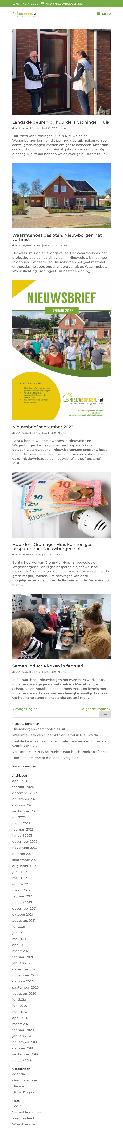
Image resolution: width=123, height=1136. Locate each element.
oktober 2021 (22, 914)
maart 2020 (21, 1024)
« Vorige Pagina (25, 709)
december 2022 (24, 842)
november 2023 (24, 799)
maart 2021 (21, 951)
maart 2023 (21, 823)
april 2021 (19, 945)
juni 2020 (19, 1006)
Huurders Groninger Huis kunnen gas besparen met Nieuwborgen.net (52, 546)
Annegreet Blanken (29, 128)
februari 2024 (23, 787)
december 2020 (24, 969)
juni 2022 (19, 872)
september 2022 (25, 860)
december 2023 (24, 793)
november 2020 (25, 975)
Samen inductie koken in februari (47, 666)
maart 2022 (21, 890)
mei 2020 (19, 1012)
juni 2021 (19, 933)
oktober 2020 (23, 981)
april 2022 (20, 884)
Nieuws (63, 128)
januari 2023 (22, 835)
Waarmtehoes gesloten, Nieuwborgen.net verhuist (57, 237)
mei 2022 (19, 878)
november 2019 (24, 1042)
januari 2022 (22, 902)
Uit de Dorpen (23, 1092)
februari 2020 (23, 1030)
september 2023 (25, 811)
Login (17, 1106)
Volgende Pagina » (95, 709)
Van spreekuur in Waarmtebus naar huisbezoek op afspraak (61, 752)
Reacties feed (23, 1118)
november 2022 (24, 848)
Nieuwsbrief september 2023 (42, 427)
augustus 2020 (24, 993)
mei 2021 (19, 939)
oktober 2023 (22, 805)
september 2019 (25, 1054)
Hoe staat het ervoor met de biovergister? (46, 758)
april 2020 (20, 1018)
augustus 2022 (24, 866)
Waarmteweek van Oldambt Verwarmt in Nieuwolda (55, 735)
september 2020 (25, 987)
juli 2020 (19, 1000)
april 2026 (20, 781)
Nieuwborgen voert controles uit (38, 729)
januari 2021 (21, 963)
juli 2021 (18, 927)
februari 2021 (22, 957)
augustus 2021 (23, 921)
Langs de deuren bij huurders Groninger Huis (60, 122)
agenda (18, 1074)
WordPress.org (24, 1124)
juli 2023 (19, 817)
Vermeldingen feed (28, 1112)
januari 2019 (22, 1060)
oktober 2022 (22, 854)
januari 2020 (22, 1036)
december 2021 (24, 908)
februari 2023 (22, 829)
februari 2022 (22, 896)
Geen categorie (24, 1080)
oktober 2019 (22, 1048)
